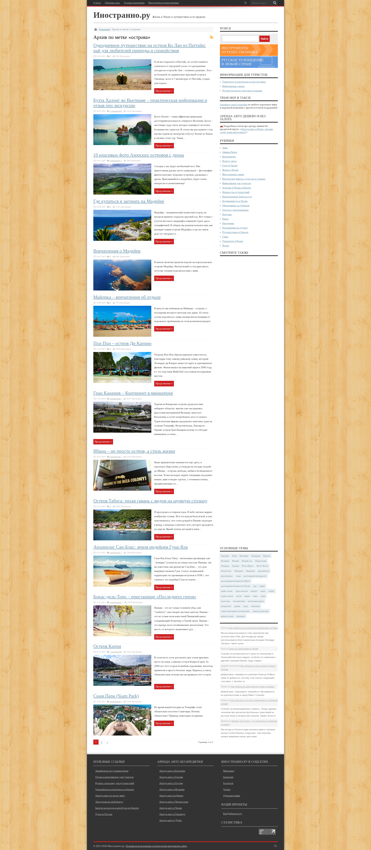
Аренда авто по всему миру (110, 795)
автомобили (263, 571)
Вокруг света (229, 161)
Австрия (225, 556)
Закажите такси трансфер (234, 104)
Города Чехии (229, 165)
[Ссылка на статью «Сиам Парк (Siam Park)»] (122, 734)
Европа (266, 556)
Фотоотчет (226, 571)
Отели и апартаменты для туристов (114, 777)
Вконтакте (228, 770)
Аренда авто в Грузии (171, 783)
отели (238, 596)
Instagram (228, 777)
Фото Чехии (262, 566)
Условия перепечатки (134, 3)
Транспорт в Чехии (232, 241)
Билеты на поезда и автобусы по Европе (117, 807)
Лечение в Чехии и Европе (236, 187)
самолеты (255, 606)
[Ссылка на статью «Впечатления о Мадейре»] (122, 289)
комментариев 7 (116, 602)
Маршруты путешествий (235, 192)
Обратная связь (112, 3)
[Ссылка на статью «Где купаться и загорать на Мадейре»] (122, 239)
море (263, 591)
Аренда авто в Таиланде (172, 814)
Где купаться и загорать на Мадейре (128, 201)
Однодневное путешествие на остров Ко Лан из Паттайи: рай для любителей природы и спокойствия (149, 48)
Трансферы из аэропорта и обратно (114, 789)
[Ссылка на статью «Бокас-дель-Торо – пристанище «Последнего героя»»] (122, 635)
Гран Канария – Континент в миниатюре (133, 393)
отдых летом (227, 596)
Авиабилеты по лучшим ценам (111, 770)
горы (238, 576)
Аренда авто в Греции (171, 777)
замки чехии (226, 591)
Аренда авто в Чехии (170, 807)
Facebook (228, 783)
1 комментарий (116, 111)
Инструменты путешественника (163, 3)
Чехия (225, 245)
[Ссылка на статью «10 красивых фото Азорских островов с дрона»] (122, 193)
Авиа (225, 147)
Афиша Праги (229, 152)
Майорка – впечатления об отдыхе (127, 297)
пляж (263, 596)
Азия (234, 556)
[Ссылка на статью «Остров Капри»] (122, 684)
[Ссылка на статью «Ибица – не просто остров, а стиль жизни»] (122, 489)
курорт (254, 591)
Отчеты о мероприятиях (235, 209)
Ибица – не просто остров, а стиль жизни (134, 451)
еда (254, 586)
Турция (235, 566)
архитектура (227, 576)
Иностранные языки (233, 174)
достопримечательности (255, 576)
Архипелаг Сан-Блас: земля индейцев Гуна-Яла (140, 546)
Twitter (227, 789)
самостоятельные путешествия (235, 611)
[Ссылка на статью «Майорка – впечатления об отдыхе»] (122, 335)
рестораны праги (256, 601)
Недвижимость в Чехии (235, 201)
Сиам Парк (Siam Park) (116, 695)
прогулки (225, 601)
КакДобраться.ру (232, 813)
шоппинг (241, 616)
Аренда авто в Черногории (173, 801)
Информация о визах (233, 86)
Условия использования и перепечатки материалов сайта (156, 846)
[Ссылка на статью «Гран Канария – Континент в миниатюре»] (122, 431)
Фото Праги (247, 566)
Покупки (227, 214)
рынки (237, 606)
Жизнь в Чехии (230, 169)
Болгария (244, 556)
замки (262, 586)
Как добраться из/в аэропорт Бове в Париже (252, 686)
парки (247, 596)
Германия (255, 556)
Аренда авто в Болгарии (172, 770)
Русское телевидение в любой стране (242, 62)
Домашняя (104, 29)
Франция (239, 571)
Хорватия (250, 571)
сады (245, 606)
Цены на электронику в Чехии (243, 649)
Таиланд (225, 566)
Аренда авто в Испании (172, 789)
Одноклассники (231, 795)
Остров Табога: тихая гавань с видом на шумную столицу (150, 500)
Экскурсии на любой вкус (109, 801)
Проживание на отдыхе (235, 227)
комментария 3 (116, 457)
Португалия (260, 561)
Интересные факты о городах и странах (243, 178)
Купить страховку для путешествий (114, 783)
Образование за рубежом (235, 205)
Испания (225, 561)
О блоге (97, 3)
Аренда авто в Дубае (170, 820)
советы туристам (260, 611)
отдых (271, 591)
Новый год (247, 561)
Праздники (228, 223)
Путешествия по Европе (235, 232)
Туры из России (103, 814)
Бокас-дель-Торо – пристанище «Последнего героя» (144, 596)
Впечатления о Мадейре (117, 250)
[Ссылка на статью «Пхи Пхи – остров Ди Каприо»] (122, 382)
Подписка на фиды (211, 37)
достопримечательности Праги (235, 581)
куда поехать (242, 591)
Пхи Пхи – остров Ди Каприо (122, 343)
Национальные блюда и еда (237, 196)
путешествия (239, 601)
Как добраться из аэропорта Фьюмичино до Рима (253, 628)
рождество (226, 606)
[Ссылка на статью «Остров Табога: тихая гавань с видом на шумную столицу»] (122, 539)
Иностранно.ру (121, 15)
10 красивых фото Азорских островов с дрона (138, 154)
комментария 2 (116, 161)
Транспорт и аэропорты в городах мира (244, 81)
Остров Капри (107, 646)
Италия (235, 561)
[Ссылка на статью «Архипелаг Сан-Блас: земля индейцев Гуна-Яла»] (122, 585)
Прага (225, 218)
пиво (255, 596)
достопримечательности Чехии (235, 586)
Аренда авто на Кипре (171, 795)
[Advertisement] (249, 401)
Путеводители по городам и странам (242, 90)
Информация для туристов (236, 183)
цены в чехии (227, 616)
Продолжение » (164, 90)
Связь (225, 236)
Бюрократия (229, 156)
